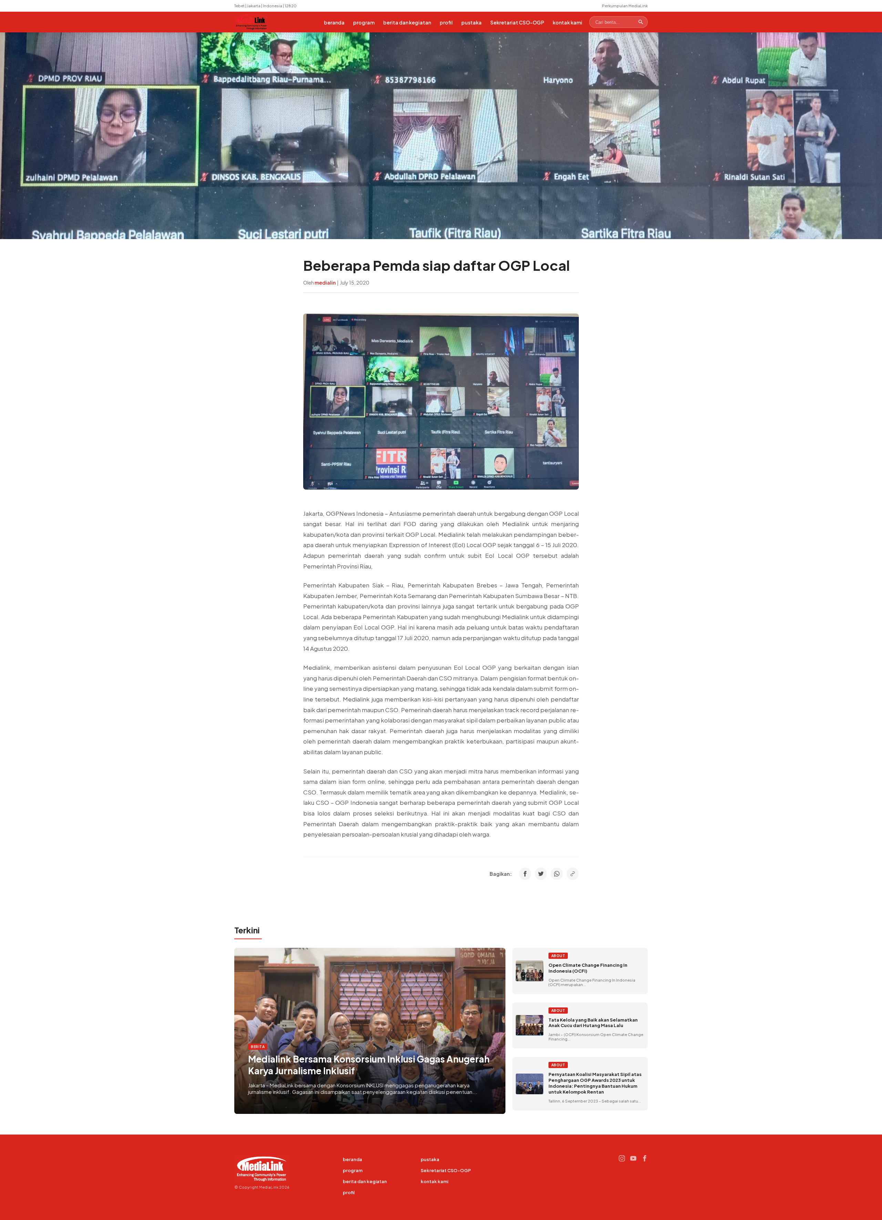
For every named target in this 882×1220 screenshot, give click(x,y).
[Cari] (641, 22)
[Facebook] (645, 1158)
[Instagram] (622, 1158)
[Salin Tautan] (572, 874)
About (558, 956)
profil (446, 22)
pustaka (471, 22)
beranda (334, 22)
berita (258, 1047)
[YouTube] (633, 1158)
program (364, 22)
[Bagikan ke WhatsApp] (557, 874)
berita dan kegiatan (407, 22)
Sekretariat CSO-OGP (517, 22)
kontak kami (567, 22)
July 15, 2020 (354, 282)
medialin (325, 282)
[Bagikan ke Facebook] (525, 874)
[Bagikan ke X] (541, 874)
